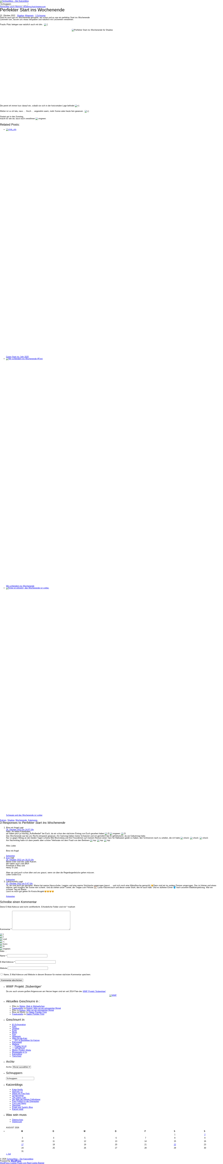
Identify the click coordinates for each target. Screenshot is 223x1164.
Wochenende (21, 820)
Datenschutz (30, 7)
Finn (14, 1034)
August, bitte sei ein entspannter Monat (43, 1008)
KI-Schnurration (19, 1024)
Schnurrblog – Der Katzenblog (20, 1159)
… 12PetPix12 (18, 1048)
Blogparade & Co (19, 1052)
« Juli (8, 1154)
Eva (8, 858)
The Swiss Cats (19, 1097)
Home (2, 7)
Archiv (9, 1067)
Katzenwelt (17, 1042)
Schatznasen (18, 1095)
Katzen (3, 820)
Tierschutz (16, 1056)
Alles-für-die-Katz (19, 1038)
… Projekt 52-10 (19, 1046)
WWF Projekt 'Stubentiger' (94, 991)
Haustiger (16, 1105)
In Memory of (19, 7)
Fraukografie (17, 1008)
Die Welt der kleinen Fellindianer (26, 1099)
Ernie (14, 1030)
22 (175, 1144)
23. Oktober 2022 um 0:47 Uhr (19, 883)
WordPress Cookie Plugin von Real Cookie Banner (22, 1163)
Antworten (10, 856)
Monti (14, 1032)
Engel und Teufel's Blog (22, 1107)
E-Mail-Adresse (7, 962)
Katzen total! (17, 1109)
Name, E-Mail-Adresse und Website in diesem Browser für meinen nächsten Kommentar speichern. (47, 974)
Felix (14, 1026)
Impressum (41, 7)
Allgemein (29, 15)
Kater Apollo (17, 1089)
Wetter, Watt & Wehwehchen (32, 1006)
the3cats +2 (17, 1091)
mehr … (3, 951)
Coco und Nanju (19, 1103)
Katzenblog (17, 1054)
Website (3, 968)
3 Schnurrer (40, 15)
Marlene (15, 1044)
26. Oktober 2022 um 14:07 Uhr (20, 829)
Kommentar (6, 929)
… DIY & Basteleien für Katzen (26, 1040)
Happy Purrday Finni (38, 1012)
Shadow (20, 15)
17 (22, 1144)
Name (3, 956)
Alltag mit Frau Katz (21, 1093)
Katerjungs (32, 820)
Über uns (9, 7)
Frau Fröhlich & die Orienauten (25, 1101)
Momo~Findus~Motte (21, 1050)
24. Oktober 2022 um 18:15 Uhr (20, 860)
